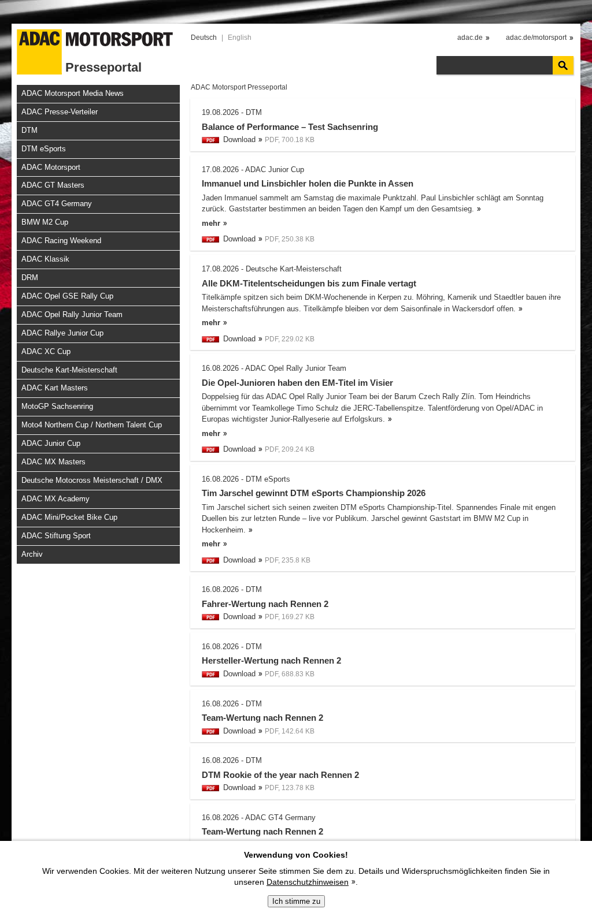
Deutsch (204, 37)
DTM (29, 130)
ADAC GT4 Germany (56, 203)
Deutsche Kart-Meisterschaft (69, 370)
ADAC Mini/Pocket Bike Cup (69, 517)
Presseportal (103, 67)
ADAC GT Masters (52, 185)
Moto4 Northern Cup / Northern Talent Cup (91, 424)
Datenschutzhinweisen (308, 882)
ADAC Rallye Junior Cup (62, 333)
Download (239, 139)
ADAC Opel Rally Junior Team (72, 314)
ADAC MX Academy (55, 498)
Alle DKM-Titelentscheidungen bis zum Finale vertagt (309, 283)
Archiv (32, 554)
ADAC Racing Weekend (61, 240)
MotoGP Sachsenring (57, 406)
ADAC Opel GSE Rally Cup (67, 296)
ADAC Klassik (45, 259)
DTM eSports (43, 148)
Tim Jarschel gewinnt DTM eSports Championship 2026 (314, 493)
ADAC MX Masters (53, 461)
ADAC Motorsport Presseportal (239, 87)
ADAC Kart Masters (54, 387)
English (239, 37)
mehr (211, 223)
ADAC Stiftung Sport (56, 535)
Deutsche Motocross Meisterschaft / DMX (91, 480)
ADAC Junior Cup (50, 443)
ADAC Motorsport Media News (72, 93)
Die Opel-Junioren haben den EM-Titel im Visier (297, 383)
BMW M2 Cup (44, 222)
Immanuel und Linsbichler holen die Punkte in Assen (307, 183)
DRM (29, 277)
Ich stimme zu (296, 901)
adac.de (470, 37)
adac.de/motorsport (536, 37)
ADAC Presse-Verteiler (59, 111)
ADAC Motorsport (50, 167)
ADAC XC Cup (46, 351)
